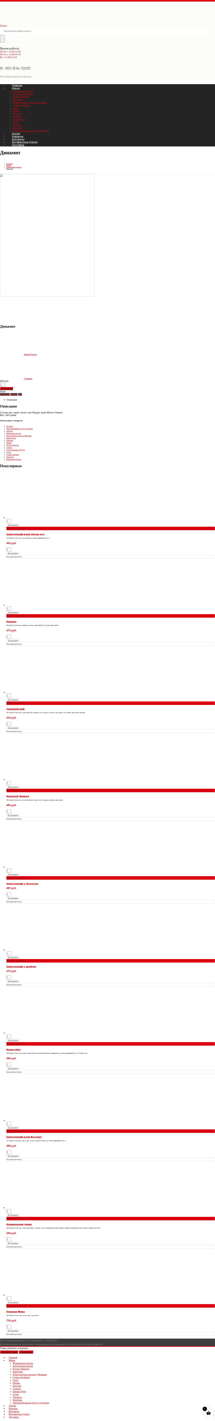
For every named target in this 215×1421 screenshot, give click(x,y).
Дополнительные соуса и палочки (31, 130)
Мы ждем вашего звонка (15, 76)
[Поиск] (2, 38)
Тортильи (18, 99)
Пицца (16, 111)
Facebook (5, 394)
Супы (16, 122)
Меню (16, 88)
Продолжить (26, 1352)
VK (20, 394)
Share (3, 391)
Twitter (13, 394)
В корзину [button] (13, 525)
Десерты (17, 125)
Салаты (17, 116)
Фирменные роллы (23, 91)
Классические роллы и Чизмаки (30, 102)
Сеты (15, 108)
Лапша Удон (19, 119)
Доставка (18, 144)
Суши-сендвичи (21, 105)
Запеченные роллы (23, 94)
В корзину (6, 388)
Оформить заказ (9, 1352)
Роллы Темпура (21, 96)
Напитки (17, 128)
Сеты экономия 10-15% (15, 450)
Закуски (17, 113)
